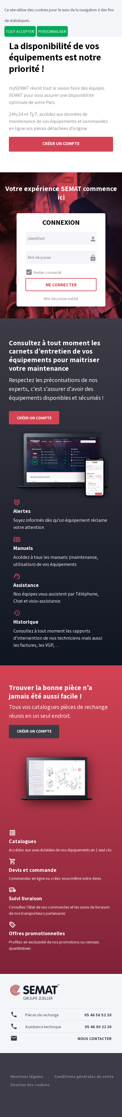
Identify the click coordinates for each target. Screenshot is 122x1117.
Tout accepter (20, 31)
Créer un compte (61, 143)
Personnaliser (52, 31)
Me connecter (61, 285)
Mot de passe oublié (61, 298)
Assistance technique (61, 1026)
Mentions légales (26, 1076)
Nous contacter (61, 1038)
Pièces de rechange (61, 1014)
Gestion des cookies (29, 1084)
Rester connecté (43, 272)
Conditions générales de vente (84, 1076)
